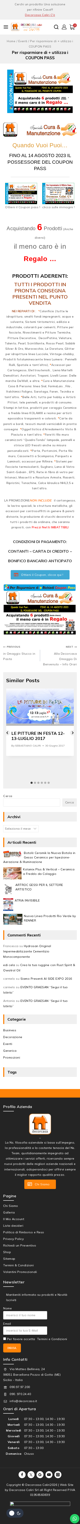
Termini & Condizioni (18, 1265)
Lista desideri (13, 1226)
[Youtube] (49, 1474)
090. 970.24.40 (20, 1394)
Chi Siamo (10, 1206)
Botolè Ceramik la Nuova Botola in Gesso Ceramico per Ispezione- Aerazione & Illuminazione (39, 857)
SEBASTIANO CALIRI (28, 745)
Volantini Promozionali (20, 1272)
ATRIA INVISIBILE (27, 900)
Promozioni (11, 1057)
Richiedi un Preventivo (19, 1245)
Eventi (7, 1044)
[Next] (72, 732)
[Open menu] (6, 27)
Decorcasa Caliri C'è (40, 15)
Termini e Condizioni (52, 1339)
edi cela (9, 965)
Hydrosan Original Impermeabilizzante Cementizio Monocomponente (27, 951)
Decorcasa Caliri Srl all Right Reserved (38, 1490)
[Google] (40, 1474)
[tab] (32, 783)
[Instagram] (58, 1474)
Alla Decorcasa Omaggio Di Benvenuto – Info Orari (60, 655)
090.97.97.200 (20, 1387)
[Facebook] (22, 1474)
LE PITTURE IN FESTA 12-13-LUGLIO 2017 (38, 736)
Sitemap (9, 1259)
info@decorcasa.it (23, 1401)
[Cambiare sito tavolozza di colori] (14, 1513)
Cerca (7, 796)
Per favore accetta (36, 1339)
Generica (9, 1051)
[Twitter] (31, 1474)
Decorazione (12, 1037)
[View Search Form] (56, 27)
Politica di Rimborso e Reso (23, 1232)
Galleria (9, 1212)
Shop (7, 1252)
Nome (7, 1308)
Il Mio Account (13, 1219)
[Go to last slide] (7, 732)
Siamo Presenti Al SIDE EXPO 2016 (46, 979)
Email (7, 1324)
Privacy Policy (13, 1239)
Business (9, 1030)
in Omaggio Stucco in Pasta (19, 653)
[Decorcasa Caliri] (26, 27)
